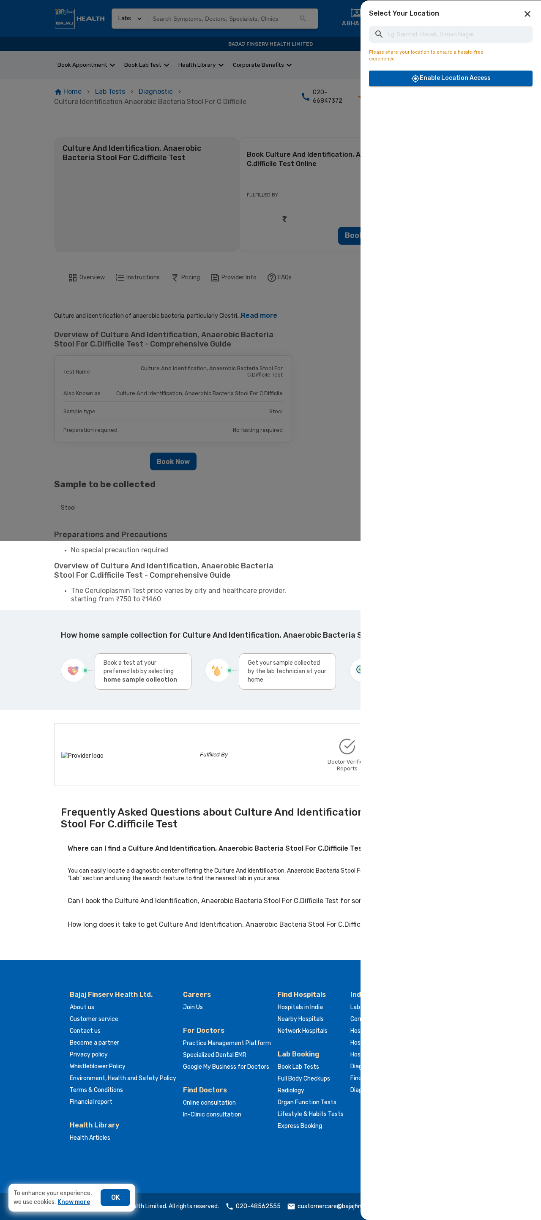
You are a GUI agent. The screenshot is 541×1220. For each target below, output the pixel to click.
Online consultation (209, 1102)
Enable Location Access (455, 78)
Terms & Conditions (96, 1090)
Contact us (85, 1030)
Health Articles (90, 1137)
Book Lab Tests (298, 1066)
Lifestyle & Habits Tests (311, 1114)
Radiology (291, 1090)
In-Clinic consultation (212, 1114)
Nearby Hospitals (301, 1019)
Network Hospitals (303, 1030)
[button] (527, 14)
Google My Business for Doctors (226, 1066)
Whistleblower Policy (98, 1066)
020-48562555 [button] (258, 1206)
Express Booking (300, 1126)
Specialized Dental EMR (214, 1055)
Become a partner (94, 1042)
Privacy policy (89, 1054)
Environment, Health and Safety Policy (123, 1078)
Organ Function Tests (307, 1102)
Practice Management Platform (227, 1043)
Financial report (91, 1101)
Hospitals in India (300, 1007)
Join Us (193, 1007)
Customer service (94, 1019)
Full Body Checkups (304, 1078)
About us (82, 1007)
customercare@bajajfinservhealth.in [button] (347, 1206)
